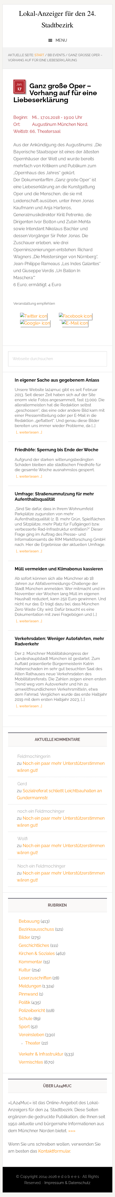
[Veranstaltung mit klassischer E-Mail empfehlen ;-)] (75, 322)
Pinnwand (28, 994)
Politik (24, 1002)
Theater (32, 1043)
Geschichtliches (34, 945)
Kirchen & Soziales (37, 953)
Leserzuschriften (35, 978)
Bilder (24, 937)
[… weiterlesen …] (29, 432)
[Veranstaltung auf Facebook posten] (77, 316)
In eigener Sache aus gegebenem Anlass (57, 380)
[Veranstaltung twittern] (36, 316)
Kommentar (30, 961)
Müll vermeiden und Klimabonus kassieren (59, 568)
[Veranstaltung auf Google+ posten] (37, 323)
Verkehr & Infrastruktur (41, 1054)
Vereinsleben (31, 1034)
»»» (71, 1130)
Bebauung (29, 921)
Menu (61, 40)
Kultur (25, 969)
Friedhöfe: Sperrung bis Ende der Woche (56, 449)
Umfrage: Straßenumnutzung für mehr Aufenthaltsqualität (54, 496)
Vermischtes (31, 1062)
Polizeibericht (32, 1010)
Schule (25, 1018)
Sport (24, 1026)
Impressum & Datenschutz (67, 1183)
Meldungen (30, 986)
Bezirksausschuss (36, 929)
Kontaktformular (54, 1151)
